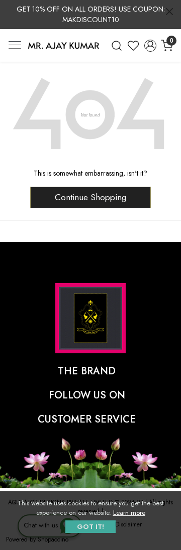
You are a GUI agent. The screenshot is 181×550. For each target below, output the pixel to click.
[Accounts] (150, 46)
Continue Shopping (90, 197)
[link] (116, 46)
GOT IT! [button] (90, 526)
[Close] (169, 11)
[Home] (64, 46)
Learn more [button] (129, 512)
